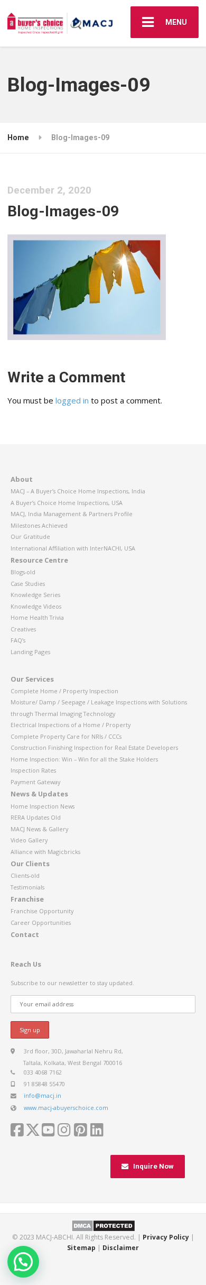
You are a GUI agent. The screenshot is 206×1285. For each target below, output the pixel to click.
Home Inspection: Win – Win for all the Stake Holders (84, 759)
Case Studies (28, 584)
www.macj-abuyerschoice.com (66, 1108)
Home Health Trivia (37, 617)
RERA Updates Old (36, 817)
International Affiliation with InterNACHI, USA (73, 548)
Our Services (32, 679)
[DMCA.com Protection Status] (103, 1224)
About (22, 479)
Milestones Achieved (39, 525)
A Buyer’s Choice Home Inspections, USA (67, 503)
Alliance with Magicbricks (45, 852)
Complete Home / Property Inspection (64, 691)
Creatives (23, 629)
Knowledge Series (35, 595)
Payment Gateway (35, 782)
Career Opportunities (41, 922)
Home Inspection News (42, 806)
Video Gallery (29, 840)
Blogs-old (23, 572)
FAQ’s (18, 640)
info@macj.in (42, 1095)
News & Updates (39, 793)
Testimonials (27, 887)
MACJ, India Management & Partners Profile (72, 514)
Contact (25, 934)
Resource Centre (39, 560)
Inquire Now (153, 1166)
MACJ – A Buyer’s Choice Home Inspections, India (78, 491)
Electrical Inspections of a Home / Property (70, 725)
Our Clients (30, 863)
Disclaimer (120, 1247)
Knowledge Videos (36, 606)
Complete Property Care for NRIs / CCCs (66, 736)
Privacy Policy (166, 1237)
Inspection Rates (33, 770)
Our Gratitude (30, 536)
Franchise (27, 899)
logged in (72, 400)
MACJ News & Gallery (39, 829)
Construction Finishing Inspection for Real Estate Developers (94, 747)
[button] (23, 1262)
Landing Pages (30, 652)
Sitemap (81, 1247)
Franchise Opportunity (42, 911)
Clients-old (25, 875)
